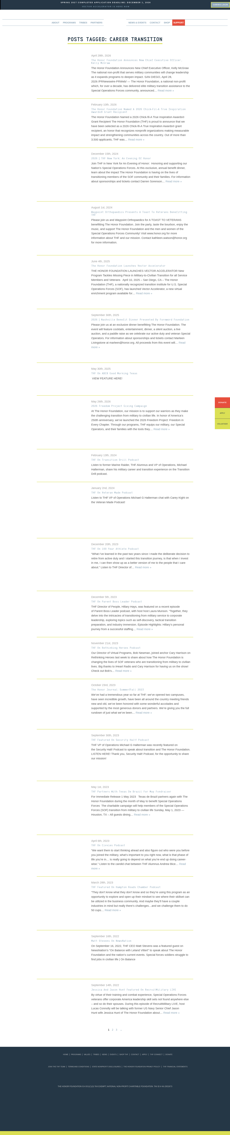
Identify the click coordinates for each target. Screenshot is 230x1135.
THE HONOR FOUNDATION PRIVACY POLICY (141, 1067)
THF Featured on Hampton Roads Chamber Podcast (126, 887)
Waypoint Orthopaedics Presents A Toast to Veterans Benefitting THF (139, 213)
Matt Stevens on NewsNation (111, 940)
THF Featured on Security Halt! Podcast (120, 739)
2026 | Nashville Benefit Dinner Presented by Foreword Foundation (140, 319)
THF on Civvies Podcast (108, 845)
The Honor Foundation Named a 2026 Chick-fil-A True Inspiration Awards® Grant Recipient (138, 111)
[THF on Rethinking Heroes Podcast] (62, 657)
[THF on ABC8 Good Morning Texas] (62, 379)
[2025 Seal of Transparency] (168, 1099)
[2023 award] (141, 1117)
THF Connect (156, 1054)
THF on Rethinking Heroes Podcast (116, 647)
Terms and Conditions (78, 1067)
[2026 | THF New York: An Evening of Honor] (62, 175)
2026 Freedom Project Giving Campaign (119, 405)
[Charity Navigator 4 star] (107, 1099)
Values (87, 1054)
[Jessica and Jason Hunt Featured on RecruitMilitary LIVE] (62, 995)
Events (113, 1054)
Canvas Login (220, 5)
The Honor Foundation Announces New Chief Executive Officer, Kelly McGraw (136, 61)
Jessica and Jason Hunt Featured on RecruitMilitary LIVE (133, 989)
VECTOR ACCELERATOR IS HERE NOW (106, 6)
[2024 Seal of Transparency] (153, 1099)
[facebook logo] (204, 4)
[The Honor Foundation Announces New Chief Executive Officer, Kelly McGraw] (62, 66)
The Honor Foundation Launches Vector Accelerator (128, 265)
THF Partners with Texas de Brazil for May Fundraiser (131, 791)
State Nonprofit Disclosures (106, 1067)
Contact (155, 22)
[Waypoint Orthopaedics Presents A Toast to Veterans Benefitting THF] (62, 228)
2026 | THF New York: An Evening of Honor (121, 158)
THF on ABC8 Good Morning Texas (114, 373)
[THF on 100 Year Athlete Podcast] (62, 565)
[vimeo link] (194, 4)
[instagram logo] (208, 4)
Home (65, 1054)
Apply (222, 413)
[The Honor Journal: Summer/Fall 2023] (62, 704)
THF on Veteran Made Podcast (112, 492)
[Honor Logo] (115, 23)
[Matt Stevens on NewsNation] (62, 955)
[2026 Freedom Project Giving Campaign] (62, 422)
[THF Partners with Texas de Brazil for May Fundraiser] (62, 808)
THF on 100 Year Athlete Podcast (115, 548)
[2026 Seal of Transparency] (183, 1099)
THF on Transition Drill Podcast (115, 459)
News (104, 1054)
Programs (76, 1054)
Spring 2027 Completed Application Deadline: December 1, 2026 (106, 2)
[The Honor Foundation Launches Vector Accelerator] (62, 282)
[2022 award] (115, 1117)
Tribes (83, 22)
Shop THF (123, 1054)
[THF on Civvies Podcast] (62, 850)
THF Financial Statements (175, 1067)
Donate (222, 402)
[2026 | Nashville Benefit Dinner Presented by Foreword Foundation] (62, 336)
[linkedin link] (199, 4)
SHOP (167, 22)
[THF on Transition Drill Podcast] (62, 465)
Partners (96, 22)
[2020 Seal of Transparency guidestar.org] (77, 1099)
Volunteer (222, 424)
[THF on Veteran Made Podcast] (62, 510)
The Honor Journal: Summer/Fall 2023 (117, 689)
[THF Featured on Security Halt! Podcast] (62, 755)
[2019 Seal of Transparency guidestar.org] (62, 1099)
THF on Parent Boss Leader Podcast (116, 601)
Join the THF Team (56, 1067)
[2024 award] (167, 1117)
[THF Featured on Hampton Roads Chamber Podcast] (62, 903)
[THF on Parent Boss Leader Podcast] (62, 606)
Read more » (166, 90)
